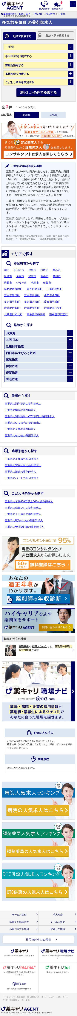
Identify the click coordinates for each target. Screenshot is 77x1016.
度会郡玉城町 (52, 301)
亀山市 (44, 276)
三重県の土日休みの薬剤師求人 (23, 514)
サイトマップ (9, 997)
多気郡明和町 (12, 301)
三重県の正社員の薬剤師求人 (22, 459)
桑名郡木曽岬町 (13, 289)
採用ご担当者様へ (11, 1000)
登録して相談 (57, 929)
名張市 (20, 276)
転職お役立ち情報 (19, 929)
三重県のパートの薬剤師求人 (22, 478)
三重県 (61, 14)
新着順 (26, 114)
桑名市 (57, 270)
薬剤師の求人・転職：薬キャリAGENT (22, 14)
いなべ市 (21, 282)
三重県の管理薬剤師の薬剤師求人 (24, 526)
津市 (6, 270)
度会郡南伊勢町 (53, 308)
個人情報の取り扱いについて (40, 997)
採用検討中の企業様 (38, 939)
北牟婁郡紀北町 (13, 314)
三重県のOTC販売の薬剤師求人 (23, 422)
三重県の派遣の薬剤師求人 (20, 471)
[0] (57, 5)
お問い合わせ (62, 997)
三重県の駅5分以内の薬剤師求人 (24, 520)
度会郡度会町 (12, 308)
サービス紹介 (19, 914)
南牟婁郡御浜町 (36, 314)
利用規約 (21, 997)
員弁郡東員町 (34, 289)
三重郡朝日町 (12, 295)
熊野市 (8, 282)
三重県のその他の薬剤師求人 (22, 435)
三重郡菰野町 (54, 289)
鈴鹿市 (8, 276)
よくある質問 (57, 922)
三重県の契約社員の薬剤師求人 (23, 465)
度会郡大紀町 (32, 308)
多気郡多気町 (52, 295)
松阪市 (44, 270)
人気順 (53, 114)
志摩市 (35, 282)
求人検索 (50, 14)
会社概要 (25, 1000)
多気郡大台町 (32, 301)
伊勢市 (32, 270)
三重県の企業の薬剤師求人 (20, 429)
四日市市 (19, 270)
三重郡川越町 (32, 295)
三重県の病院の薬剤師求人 (20, 410)
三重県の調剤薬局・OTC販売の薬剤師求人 (30, 416)
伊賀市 (47, 282)
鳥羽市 (57, 276)
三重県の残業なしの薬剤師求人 (23, 507)
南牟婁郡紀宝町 (58, 314)
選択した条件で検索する (38, 92)
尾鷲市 (32, 276)
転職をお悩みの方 (19, 922)
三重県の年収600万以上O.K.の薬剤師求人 (29, 501)
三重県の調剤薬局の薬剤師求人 (23, 403)
